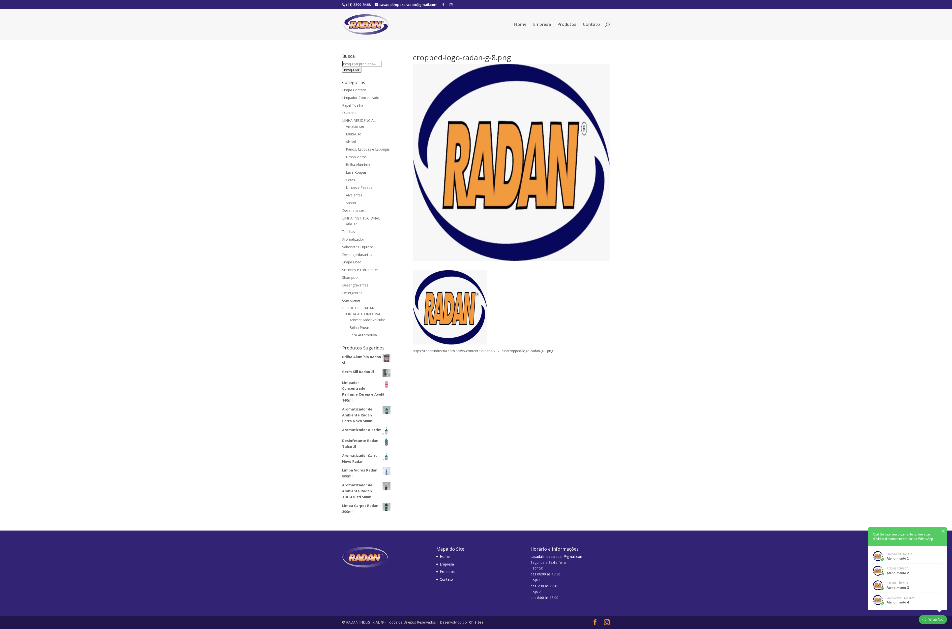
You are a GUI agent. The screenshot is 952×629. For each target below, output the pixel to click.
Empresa (542, 25)
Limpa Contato (354, 90)
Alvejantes (354, 195)
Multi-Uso (353, 134)
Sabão (351, 202)
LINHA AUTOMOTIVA (363, 314)
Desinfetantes (353, 210)
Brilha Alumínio (358, 164)
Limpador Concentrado (360, 97)
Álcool (351, 141)
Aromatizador (353, 239)
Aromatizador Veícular (367, 319)
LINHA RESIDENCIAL (359, 120)
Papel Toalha (352, 105)
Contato (591, 25)
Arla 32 (351, 223)
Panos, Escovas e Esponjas (368, 149)
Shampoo (350, 277)
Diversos (349, 112)
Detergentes (352, 292)
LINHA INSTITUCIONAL (361, 218)
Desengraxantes (355, 285)
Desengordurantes (357, 254)
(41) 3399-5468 (358, 4)
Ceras (350, 180)
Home (520, 25)
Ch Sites (476, 622)
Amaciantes (355, 126)
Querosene (351, 300)
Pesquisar (351, 69)
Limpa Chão (351, 262)
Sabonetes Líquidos (358, 247)
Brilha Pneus (360, 327)
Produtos (566, 25)
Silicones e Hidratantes (360, 269)
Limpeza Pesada (359, 187)
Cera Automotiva (363, 335)
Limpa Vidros (356, 157)
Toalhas (348, 231)
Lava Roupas (356, 172)
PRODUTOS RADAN (358, 308)
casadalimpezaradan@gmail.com (557, 556)
